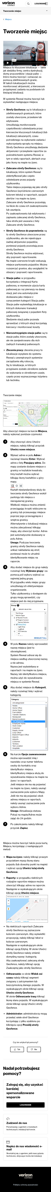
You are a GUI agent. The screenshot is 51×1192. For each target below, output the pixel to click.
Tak (18, 1049)
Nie (35, 1049)
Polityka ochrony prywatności (25, 1185)
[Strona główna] (8, 3)
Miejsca (8, 19)
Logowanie (39, 3)
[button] (25, 11)
